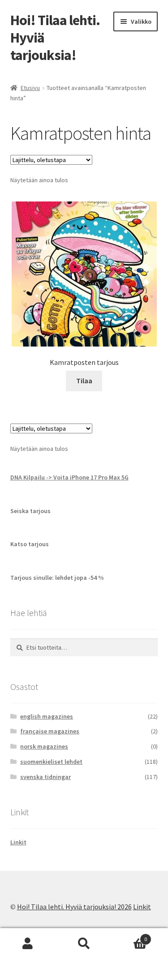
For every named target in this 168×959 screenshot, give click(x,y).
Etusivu (30, 88)
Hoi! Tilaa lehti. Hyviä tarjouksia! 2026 (74, 906)
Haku (84, 944)
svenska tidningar (45, 777)
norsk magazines (44, 746)
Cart (129, 935)
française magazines (49, 731)
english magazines (46, 716)
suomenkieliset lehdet (51, 762)
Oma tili (28, 944)
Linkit (18, 842)
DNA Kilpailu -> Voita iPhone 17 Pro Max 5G (69, 477)
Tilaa (84, 380)
